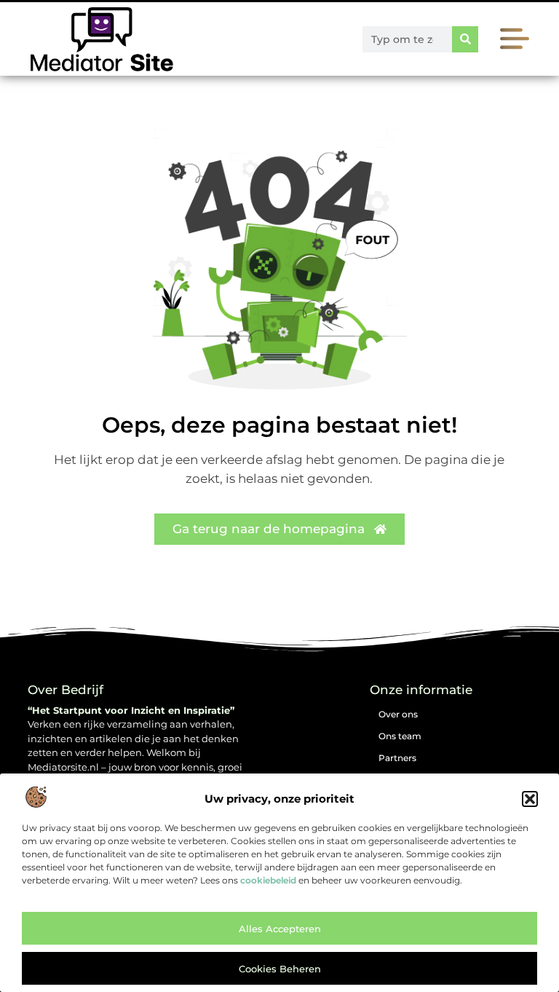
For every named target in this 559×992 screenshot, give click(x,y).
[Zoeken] (465, 39)
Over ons (398, 714)
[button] (530, 799)
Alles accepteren (280, 928)
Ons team (399, 736)
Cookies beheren (280, 969)
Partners (397, 757)
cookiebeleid (268, 880)
